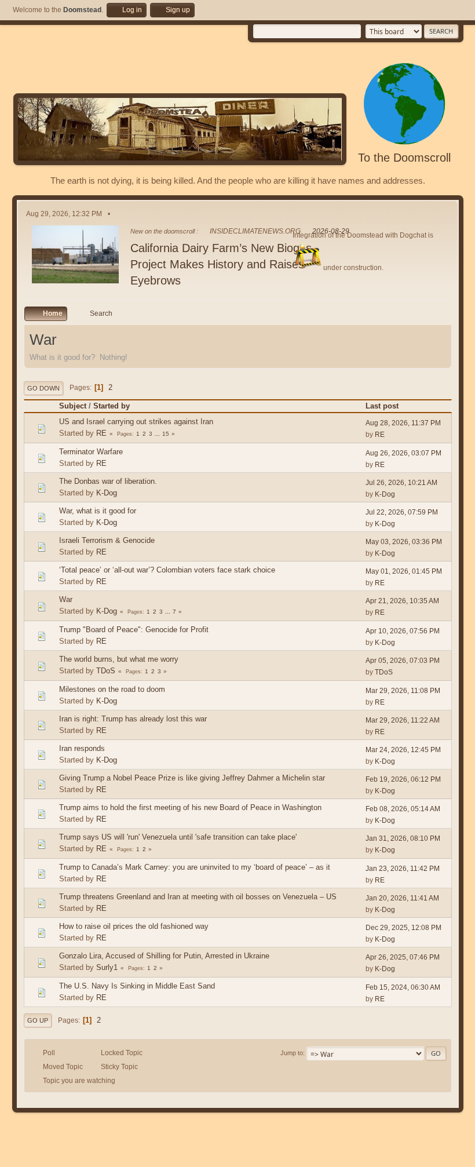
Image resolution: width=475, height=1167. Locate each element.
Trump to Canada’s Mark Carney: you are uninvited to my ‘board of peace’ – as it (194, 867)
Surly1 (107, 967)
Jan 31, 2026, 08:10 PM (403, 838)
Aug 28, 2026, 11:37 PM (403, 423)
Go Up (37, 1020)
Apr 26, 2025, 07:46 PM (403, 957)
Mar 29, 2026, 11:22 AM (403, 720)
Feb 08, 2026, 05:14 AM (403, 809)
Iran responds (82, 748)
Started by (111, 406)
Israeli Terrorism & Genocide (107, 540)
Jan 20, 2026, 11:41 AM (402, 898)
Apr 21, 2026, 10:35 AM (402, 601)
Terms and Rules (407, 1155)
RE (101, 433)
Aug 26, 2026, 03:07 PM (403, 453)
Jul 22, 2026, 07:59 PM (402, 512)
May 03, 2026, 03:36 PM (404, 542)
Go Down (43, 388)
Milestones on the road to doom (112, 689)
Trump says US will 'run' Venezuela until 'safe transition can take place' (178, 837)
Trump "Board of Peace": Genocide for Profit (134, 629)
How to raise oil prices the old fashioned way (134, 926)
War (65, 599)
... (158, 434)
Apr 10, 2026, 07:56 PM (403, 631)
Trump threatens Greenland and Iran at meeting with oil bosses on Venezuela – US (198, 896)
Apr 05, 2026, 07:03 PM (403, 661)
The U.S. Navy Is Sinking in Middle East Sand (137, 986)
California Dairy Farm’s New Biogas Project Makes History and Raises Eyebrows (221, 264)
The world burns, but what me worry (118, 659)
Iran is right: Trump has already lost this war (133, 718)
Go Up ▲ (450, 1155)
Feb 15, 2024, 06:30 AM (403, 987)
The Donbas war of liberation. (108, 481)
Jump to (291, 1052)
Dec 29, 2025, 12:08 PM (403, 928)
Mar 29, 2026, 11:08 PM (403, 691)
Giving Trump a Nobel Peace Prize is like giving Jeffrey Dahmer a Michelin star (192, 778)
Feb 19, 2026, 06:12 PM (403, 779)
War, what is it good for (97, 510)
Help (372, 1155)
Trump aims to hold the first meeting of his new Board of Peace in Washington (190, 807)
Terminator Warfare (91, 451)
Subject (72, 406)
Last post (382, 406)
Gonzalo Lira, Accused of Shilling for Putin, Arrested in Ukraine (164, 955)
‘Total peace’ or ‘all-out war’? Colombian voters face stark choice (167, 570)
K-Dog (106, 492)
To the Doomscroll (404, 157)
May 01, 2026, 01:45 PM (404, 571)
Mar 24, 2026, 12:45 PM (403, 750)
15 (165, 434)
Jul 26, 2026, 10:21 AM (401, 483)
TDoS (105, 670)
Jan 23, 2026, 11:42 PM (403, 869)
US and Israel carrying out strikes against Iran (136, 421)
